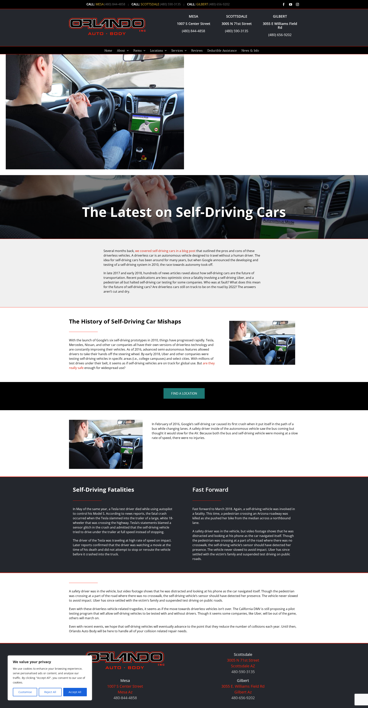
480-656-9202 (243, 697)
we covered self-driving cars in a (165, 251)
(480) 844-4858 (114, 4)
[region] (50, 677)
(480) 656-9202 (219, 4)
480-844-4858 (125, 697)
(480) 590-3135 (170, 4)
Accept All (75, 692)
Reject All (50, 692)
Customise (25, 692)
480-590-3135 (243, 671)
